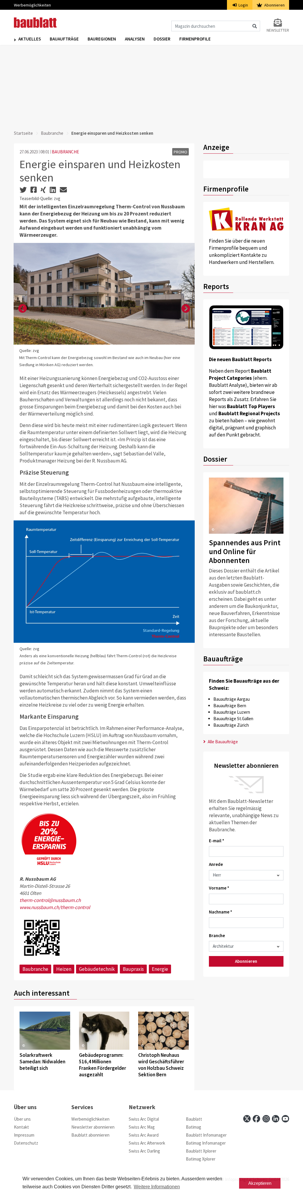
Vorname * (219, 888)
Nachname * (220, 912)
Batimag (193, 1127)
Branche (217, 935)
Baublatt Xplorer (201, 1151)
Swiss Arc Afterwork (147, 1143)
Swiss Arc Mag (142, 1127)
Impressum (24, 1135)
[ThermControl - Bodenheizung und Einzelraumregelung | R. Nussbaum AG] (42, 937)
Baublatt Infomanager (206, 1135)
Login (243, 5)
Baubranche (52, 133)
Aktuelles (29, 39)
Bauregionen (102, 39)
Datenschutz (26, 1143)
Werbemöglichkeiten (32, 5)
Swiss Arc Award (144, 1135)
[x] (247, 1118)
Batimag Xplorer (200, 1159)
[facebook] (256, 1118)
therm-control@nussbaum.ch (50, 900)
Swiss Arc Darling (144, 1151)
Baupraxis (133, 969)
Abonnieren (274, 5)
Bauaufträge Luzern (231, 712)
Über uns (22, 1119)
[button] (22, 309)
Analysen (135, 39)
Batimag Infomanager (206, 1143)
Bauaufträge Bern (229, 705)
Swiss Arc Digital (144, 1119)
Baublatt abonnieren (90, 1135)
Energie (160, 969)
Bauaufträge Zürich (231, 725)
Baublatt (194, 1119)
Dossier (162, 39)
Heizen (63, 969)
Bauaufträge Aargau (231, 699)
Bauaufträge (64, 39)
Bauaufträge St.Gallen (233, 718)
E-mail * (216, 840)
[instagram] (266, 1118)
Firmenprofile (195, 39)
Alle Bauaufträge (222, 741)
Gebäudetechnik (97, 969)
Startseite (23, 133)
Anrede (216, 864)
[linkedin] (275, 1118)
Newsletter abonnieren (93, 1127)
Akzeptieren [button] (259, 1183)
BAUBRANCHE (65, 152)
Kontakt (21, 1127)
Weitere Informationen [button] (157, 1186)
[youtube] (285, 1118)
